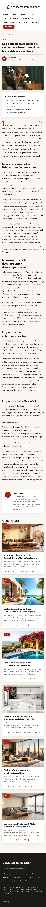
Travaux (17, 18)
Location (7, 18)
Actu (26, 22)
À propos (34, 22)
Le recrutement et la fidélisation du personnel (23, 100)
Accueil (6, 14)
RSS (26, 881)
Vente (22, 14)
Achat (14, 14)
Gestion (31, 14)
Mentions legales (16, 881)
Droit (19, 22)
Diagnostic (28, 18)
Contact (8, 27)
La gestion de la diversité (16, 113)
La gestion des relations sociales (19, 109)
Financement (8, 22)
